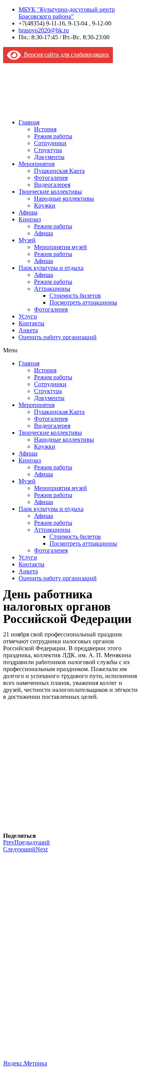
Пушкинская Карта (59, 170)
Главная (29, 122)
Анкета (28, 330)
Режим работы (53, 136)
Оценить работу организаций (58, 337)
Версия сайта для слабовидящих (65, 54)
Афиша (28, 212)
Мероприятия (37, 164)
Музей (27, 240)
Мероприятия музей (60, 247)
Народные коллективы (64, 198)
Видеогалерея (52, 184)
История (45, 129)
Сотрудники (50, 143)
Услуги (28, 316)
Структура (48, 150)
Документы (49, 157)
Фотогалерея (51, 177)
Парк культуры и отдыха (51, 268)
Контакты (31, 323)
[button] (72, 350)
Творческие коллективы (50, 191)
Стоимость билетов (75, 295)
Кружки (44, 205)
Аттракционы (52, 288)
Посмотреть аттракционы (83, 302)
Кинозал (30, 219)
